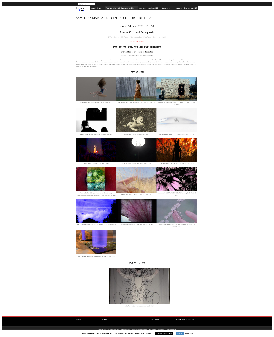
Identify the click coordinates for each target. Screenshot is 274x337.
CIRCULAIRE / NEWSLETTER (185, 319)
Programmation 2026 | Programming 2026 (120, 8)
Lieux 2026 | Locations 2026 (148, 8)
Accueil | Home (96, 8)
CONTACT (79, 319)
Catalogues (178, 8)
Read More (189, 333)
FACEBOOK (104, 319)
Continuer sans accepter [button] (164, 333)
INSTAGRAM (155, 319)
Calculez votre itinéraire (137, 41)
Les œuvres (166, 8)
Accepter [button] (179, 333)
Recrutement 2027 (190, 8)
